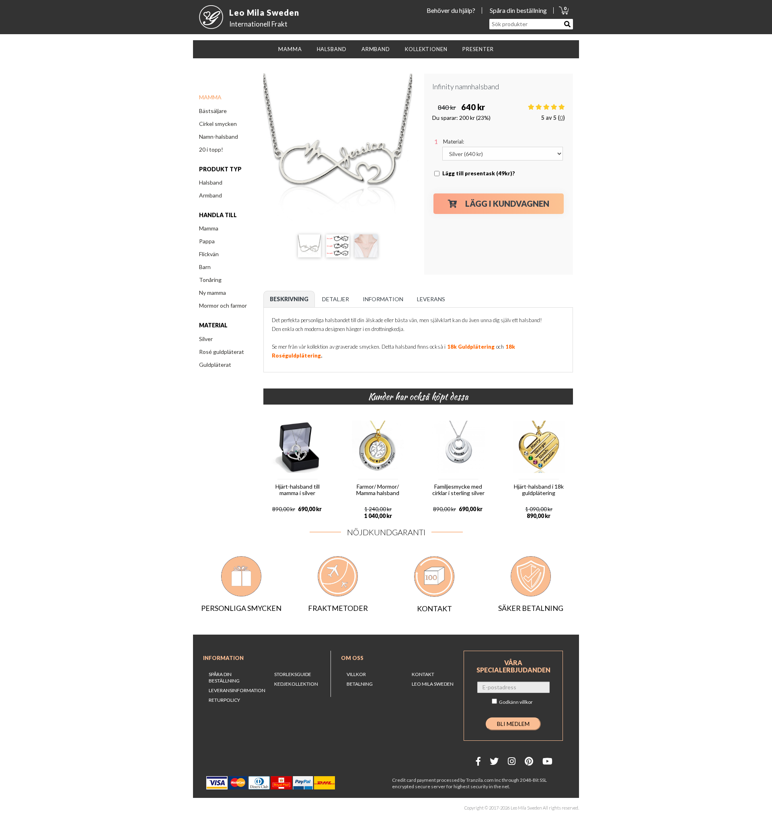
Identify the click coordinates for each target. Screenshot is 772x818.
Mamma (208, 228)
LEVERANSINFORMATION (237, 690)
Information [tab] (383, 299)
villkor (526, 702)
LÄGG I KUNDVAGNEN (507, 203)
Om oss (352, 658)
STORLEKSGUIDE (292, 674)
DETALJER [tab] (335, 299)
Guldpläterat (215, 364)
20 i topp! (211, 149)
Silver (206, 338)
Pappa (207, 241)
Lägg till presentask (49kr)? (478, 173)
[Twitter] (494, 761)
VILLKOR (356, 674)
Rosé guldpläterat (221, 351)
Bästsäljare (213, 110)
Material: (453, 141)
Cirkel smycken (218, 123)
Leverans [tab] (431, 299)
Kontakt (423, 674)
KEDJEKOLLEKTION (296, 684)
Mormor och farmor (223, 305)
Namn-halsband (218, 136)
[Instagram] (511, 761)
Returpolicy (224, 700)
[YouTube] (547, 761)
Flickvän (209, 254)
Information (223, 658)
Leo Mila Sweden (433, 684)
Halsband (210, 182)
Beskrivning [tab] (289, 299)
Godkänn (516, 702)
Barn (205, 266)
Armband (210, 195)
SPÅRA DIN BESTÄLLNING (224, 677)
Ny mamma (212, 292)
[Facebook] (478, 761)
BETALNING (360, 684)
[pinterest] (529, 761)
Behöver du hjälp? (451, 10)
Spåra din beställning (518, 10)
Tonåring (210, 279)
